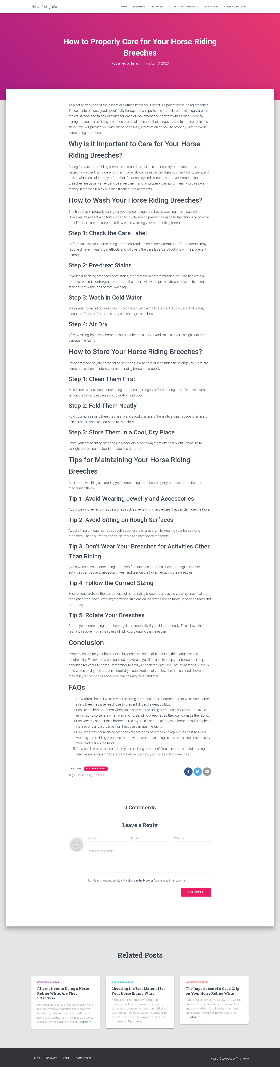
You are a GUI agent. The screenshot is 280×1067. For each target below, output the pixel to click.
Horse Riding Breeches (90, 775)
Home (124, 6)
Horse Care (211, 6)
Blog (37, 1058)
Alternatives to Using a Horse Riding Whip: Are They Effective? (63, 993)
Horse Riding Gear (235, 6)
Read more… (85, 1021)
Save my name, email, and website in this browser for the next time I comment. (140, 880)
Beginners (139, 6)
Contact (51, 1058)
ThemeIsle (242, 1058)
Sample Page (83, 1058)
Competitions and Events (183, 6)
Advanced (157, 6)
